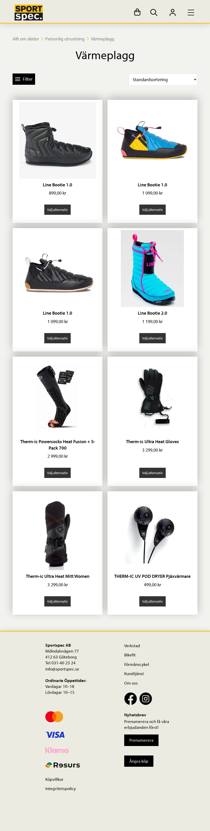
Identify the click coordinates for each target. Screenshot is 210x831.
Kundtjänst (134, 673)
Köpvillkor (54, 779)
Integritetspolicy (60, 788)
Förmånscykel (136, 664)
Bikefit (130, 654)
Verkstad (132, 645)
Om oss (131, 683)
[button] (137, 13)
